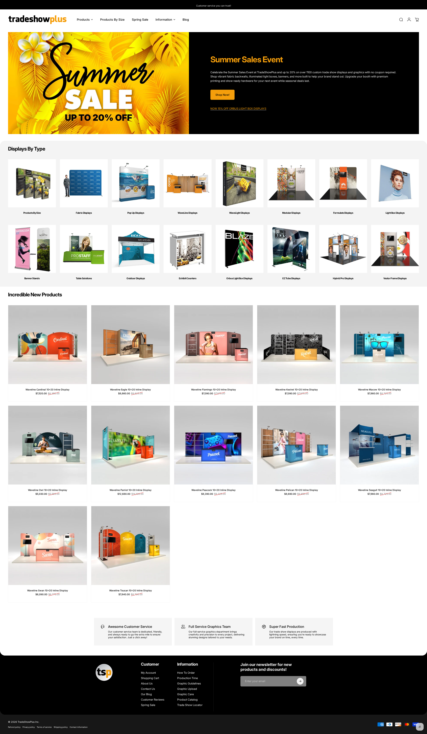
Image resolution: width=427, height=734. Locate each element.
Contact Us (148, 688)
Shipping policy (61, 727)
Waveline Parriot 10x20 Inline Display (131, 489)
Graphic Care (185, 694)
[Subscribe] (300, 681)
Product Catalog (187, 699)
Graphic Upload (187, 688)
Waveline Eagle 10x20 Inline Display (130, 389)
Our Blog (146, 694)
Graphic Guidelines (189, 683)
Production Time (187, 678)
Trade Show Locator (190, 705)
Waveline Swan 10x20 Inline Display (47, 590)
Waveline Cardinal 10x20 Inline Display (47, 389)
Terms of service (44, 727)
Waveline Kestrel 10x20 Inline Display (296, 389)
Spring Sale (148, 705)
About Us (147, 683)
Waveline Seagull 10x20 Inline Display (379, 489)
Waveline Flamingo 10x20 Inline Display (213, 389)
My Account (148, 672)
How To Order (186, 672)
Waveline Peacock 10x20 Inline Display (213, 489)
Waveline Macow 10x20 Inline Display (379, 389)
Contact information (79, 727)
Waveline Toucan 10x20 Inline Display (130, 590)
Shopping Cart (150, 678)
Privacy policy (28, 727)
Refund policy (14, 727)
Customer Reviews (152, 699)
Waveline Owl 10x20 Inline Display (47, 489)
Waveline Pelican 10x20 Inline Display (296, 489)
